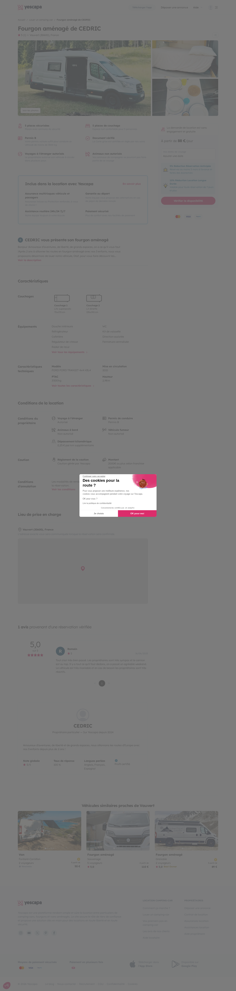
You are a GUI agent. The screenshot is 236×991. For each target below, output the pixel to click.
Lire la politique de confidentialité (97, 503)
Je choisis (99, 513)
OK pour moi (137, 513)
